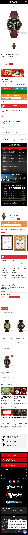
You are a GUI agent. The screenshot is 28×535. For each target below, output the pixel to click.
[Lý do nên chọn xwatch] (14, 158)
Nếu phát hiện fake (12, 445)
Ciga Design (15, 478)
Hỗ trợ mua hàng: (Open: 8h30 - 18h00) (21, 529)
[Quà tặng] (12, 73)
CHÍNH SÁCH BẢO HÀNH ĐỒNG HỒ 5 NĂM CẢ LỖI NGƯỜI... (6, 397)
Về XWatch (3, 472)
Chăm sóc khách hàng (6, 469)
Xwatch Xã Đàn (18, 519)
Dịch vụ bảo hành (5, 526)
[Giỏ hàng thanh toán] (25, 1)
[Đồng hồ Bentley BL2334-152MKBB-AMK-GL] (20, 326)
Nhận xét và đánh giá (5, 294)
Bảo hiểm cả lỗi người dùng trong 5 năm (14, 110)
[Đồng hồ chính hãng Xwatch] (14, 2)
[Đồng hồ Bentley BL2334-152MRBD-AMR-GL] (14, 46)
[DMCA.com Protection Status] (19, 502)
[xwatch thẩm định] (14, 494)
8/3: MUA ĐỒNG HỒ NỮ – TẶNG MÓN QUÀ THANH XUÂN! (20, 397)
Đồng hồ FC (3, 478)
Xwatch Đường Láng (6, 519)
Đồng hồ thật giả (11, 437)
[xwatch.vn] (14, 487)
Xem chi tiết (23, 82)
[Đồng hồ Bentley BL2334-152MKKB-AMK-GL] (7, 326)
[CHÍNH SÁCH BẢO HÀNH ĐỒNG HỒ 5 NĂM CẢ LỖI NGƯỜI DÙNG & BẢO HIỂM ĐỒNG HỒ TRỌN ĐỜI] (7, 391)
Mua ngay (7, 88)
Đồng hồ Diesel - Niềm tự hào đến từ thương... (20, 418)
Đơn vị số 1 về (10, 440)
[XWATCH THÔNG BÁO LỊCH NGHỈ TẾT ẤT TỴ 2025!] (7, 412)
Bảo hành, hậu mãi (11, 441)
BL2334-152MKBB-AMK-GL (21, 337)
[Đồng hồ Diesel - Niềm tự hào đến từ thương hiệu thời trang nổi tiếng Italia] (20, 412)
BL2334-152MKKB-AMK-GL (7, 337)
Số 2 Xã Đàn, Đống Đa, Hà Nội (8, 529)
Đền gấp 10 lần (11, 444)
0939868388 (5, 525)
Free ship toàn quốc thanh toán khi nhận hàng (15, 127)
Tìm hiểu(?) (19, 66)
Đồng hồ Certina (9, 478)
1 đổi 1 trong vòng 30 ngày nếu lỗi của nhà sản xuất (16, 116)
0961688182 (6, 132)
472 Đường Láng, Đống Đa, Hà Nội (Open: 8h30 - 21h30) (8, 522)
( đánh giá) (9, 59)
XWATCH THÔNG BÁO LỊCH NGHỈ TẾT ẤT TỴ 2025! (7, 418)
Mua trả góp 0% (20, 88)
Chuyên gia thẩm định (12, 436)
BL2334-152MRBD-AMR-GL (7, 373)
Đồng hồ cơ (20, 478)
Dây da (24, 478)
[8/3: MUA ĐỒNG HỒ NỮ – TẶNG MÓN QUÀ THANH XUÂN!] (20, 391)
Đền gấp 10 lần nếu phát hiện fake (13, 121)
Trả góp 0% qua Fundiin (14, 92)
